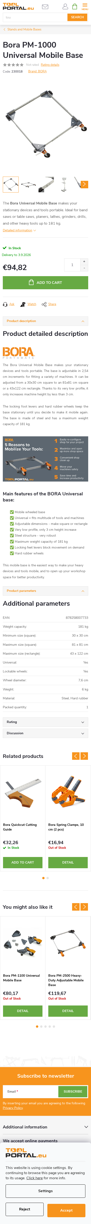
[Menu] (85, 6)
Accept (66, 1210)
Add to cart (49, 282)
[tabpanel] (23, 818)
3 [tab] (45, 1026)
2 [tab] (47, 878)
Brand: (37, 71)
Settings (45, 1191)
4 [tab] (50, 1026)
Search (77, 17)
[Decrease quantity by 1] (84, 268)
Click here (34, 1178)
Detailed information (17, 230)
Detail (68, 862)
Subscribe (73, 1091)
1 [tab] (43, 878)
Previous (76, 756)
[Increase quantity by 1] (84, 262)
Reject (24, 1209)
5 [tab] (54, 1026)
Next (84, 756)
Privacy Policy (13, 1108)
